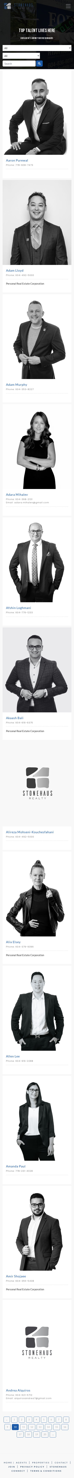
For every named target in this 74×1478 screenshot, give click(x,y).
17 (20, 1434)
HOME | (9, 1462)
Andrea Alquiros (18, 1390)
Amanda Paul (16, 1166)
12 (31, 1427)
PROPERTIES (41, 1462)
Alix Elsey (13, 942)
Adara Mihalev (17, 494)
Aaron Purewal (17, 160)
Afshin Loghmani (18, 608)
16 (65, 1427)
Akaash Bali (15, 718)
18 (28, 1434)
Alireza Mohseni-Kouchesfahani (30, 832)
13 (40, 1427)
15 (56, 1427)
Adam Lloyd (15, 270)
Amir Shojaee (16, 1276)
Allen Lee (13, 1056)
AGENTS (21, 1462)
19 (36, 1434)
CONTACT (61, 1462)
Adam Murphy (16, 384)
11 (23, 1427)
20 (45, 1434)
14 (48, 1427)
